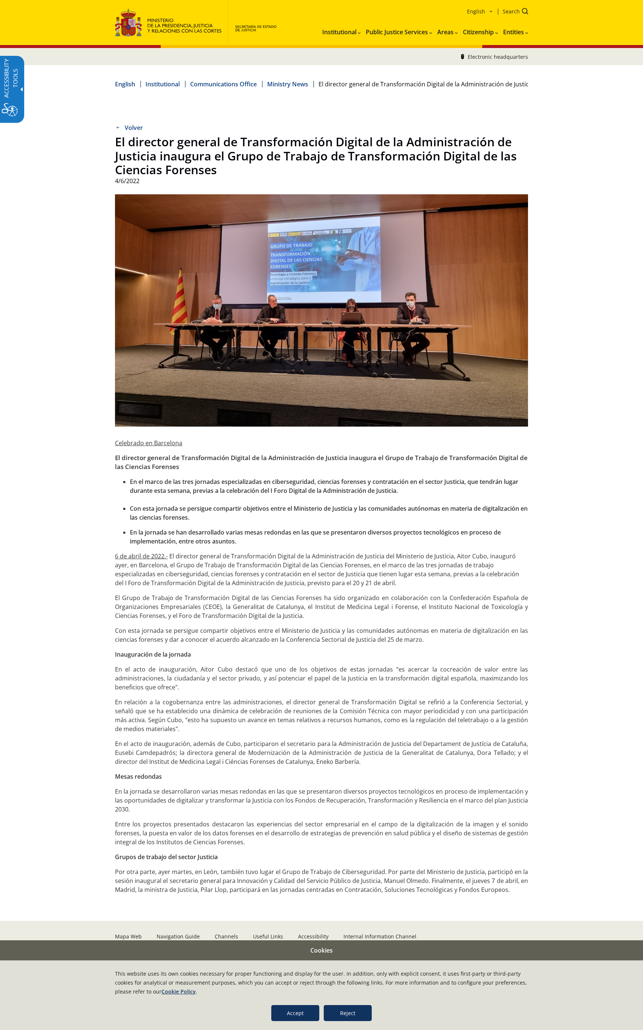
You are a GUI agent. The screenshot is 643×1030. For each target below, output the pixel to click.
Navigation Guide (178, 936)
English (125, 84)
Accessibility (313, 936)
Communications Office (223, 84)
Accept (295, 1013)
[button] (513, 12)
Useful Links (268, 936)
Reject (347, 1013)
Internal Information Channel (379, 936)
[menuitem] (341, 30)
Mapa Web (128, 936)
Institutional (162, 84)
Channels (226, 936)
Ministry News (287, 84)
